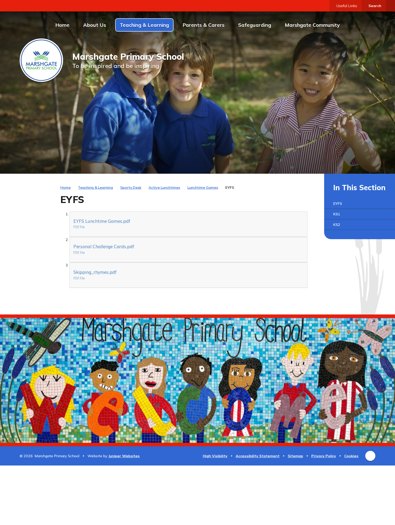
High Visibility (215, 456)
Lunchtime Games (202, 187)
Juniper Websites (124, 456)
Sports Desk (130, 187)
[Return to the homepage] (41, 60)
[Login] (390, 5)
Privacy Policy (323, 456)
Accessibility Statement (258, 456)
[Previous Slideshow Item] (350, 162)
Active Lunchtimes (164, 187)
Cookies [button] (351, 456)
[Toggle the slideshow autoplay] (370, 162)
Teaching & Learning (95, 187)
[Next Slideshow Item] (360, 162)
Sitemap (295, 456)
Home (65, 187)
